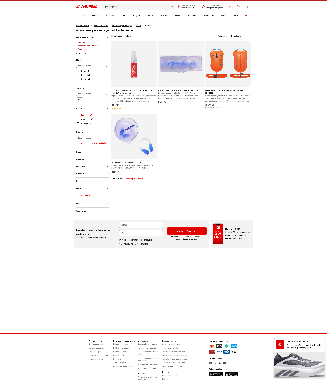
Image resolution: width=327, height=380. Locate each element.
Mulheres (110, 16)
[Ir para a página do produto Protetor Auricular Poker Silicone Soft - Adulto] (181, 64)
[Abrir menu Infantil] (128, 15)
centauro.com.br (82, 26)
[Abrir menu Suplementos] (215, 15)
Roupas (151, 16)
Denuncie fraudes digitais (123, 366)
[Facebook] (210, 363)
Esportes (81, 16)
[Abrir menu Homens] (101, 15)
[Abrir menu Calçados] (143, 15)
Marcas (224, 16)
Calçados (137, 16)
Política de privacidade (122, 348)
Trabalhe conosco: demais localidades (148, 359)
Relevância (236, 36)
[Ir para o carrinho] (239, 7)
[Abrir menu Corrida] (170, 15)
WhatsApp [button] (128, 179)
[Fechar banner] (322, 341)
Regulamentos (119, 355)
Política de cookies (120, 344)
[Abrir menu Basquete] (197, 15)
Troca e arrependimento (98, 355)
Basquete (192, 16)
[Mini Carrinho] (239, 7)
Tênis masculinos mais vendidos (175, 363)
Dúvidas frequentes (97, 348)
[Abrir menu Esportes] (87, 15)
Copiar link (140, 179)
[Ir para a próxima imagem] (154, 64)
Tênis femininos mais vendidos (174, 359)
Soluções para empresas (148, 364)
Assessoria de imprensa (147, 344)
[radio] (80, 99)
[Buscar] (172, 7)
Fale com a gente (96, 352)
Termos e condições (121, 363)
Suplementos (208, 16)
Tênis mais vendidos (170, 348)
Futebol (178, 16)
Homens (95, 16)
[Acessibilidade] (248, 7)
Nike (236, 16)
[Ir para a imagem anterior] (114, 64)
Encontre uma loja (96, 359)
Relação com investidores (148, 348)
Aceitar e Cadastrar (186, 231)
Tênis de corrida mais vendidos (174, 355)
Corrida (164, 16)
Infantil (123, 16)
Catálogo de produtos (171, 344)
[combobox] (136, 6)
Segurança (117, 359)
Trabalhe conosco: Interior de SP (148, 353)
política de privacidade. (188, 239)
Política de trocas (120, 352)
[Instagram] (215, 363)
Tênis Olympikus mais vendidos (175, 366)
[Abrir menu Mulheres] (115, 15)
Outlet (247, 16)
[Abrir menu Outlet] (251, 15)
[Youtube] (224, 363)
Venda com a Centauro (147, 368)
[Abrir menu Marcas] (229, 15)
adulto (138, 26)
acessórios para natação (122, 26)
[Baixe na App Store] (231, 374)
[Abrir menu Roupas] (156, 15)
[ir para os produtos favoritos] (229, 7)
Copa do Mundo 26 (169, 375)
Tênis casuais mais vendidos (173, 352)
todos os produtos (101, 26)
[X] (219, 363)
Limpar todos (81, 53)
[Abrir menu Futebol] (183, 15)
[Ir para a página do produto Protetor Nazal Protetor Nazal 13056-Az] (134, 137)
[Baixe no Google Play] (216, 374)
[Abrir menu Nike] (239, 15)
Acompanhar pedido (97, 344)
